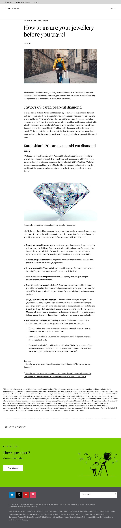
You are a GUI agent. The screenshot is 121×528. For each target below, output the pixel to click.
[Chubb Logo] (12, 8)
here (97, 517)
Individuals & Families (23, 2)
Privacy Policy (24, 504)
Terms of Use (58, 504)
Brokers (36, 2)
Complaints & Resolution (71, 504)
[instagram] (33, 495)
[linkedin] (12, 495)
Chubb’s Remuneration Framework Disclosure (23, 506)
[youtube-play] (26, 495)
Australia (86, 495)
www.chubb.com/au (68, 398)
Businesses (8, 2)
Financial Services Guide (87, 504)
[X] (19, 495)
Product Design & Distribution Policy (41, 504)
